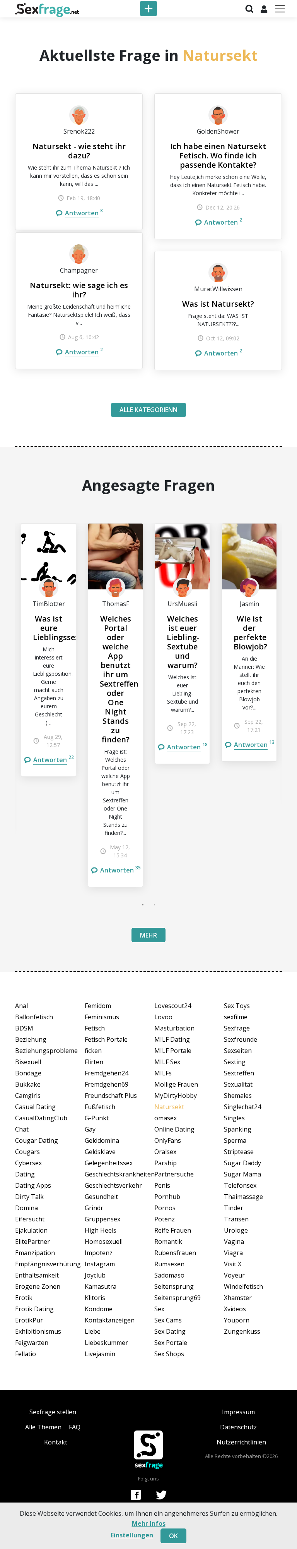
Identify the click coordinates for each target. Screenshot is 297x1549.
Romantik (168, 1241)
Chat (22, 1129)
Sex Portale (170, 1342)
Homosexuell (104, 1241)
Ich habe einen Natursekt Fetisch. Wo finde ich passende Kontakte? (218, 155)
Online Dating (174, 1129)
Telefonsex (240, 1185)
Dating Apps (33, 1185)
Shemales (238, 1095)
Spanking (237, 1129)
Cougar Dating (36, 1140)
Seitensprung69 (177, 1297)
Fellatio (25, 1354)
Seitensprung (174, 1286)
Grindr (94, 1208)
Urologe (236, 1230)
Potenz (164, 1219)
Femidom (98, 1005)
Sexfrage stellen (52, 1412)
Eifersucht (29, 1219)
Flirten (94, 1062)
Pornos (165, 1208)
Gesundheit (101, 1196)
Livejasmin (100, 1354)
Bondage (28, 1073)
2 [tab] (154, 904)
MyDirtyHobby (175, 1095)
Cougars (27, 1151)
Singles (234, 1118)
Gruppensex (102, 1219)
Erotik (23, 1297)
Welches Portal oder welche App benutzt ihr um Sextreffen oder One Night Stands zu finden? (119, 679)
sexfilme (236, 1017)
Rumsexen (169, 1264)
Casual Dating (35, 1107)
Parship (165, 1163)
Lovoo (163, 1017)
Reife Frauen (172, 1230)
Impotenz (99, 1252)
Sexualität (238, 1084)
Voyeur (234, 1275)
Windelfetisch (243, 1286)
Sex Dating (170, 1331)
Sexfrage (237, 1028)
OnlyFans (167, 1140)
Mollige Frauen (176, 1084)
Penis (162, 1185)
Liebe (93, 1331)
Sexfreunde (240, 1039)
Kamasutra (100, 1286)
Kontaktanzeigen (110, 1320)
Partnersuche (174, 1174)
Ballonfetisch (34, 1017)
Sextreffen (239, 1073)
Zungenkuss (242, 1331)
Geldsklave (100, 1151)
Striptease (239, 1151)
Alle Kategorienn (148, 409)
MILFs (163, 1073)
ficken (93, 1050)
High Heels (100, 1230)
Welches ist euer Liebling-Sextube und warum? (183, 641)
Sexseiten (238, 1050)
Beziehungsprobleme (44, 1050)
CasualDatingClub (41, 1118)
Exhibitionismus (38, 1331)
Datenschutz (238, 1427)
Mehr (148, 935)
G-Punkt (97, 1118)
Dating (25, 1174)
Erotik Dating (34, 1309)
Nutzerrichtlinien (241, 1442)
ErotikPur (29, 1320)
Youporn (236, 1320)
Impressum (238, 1412)
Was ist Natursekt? (218, 304)
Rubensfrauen (175, 1252)
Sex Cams (168, 1320)
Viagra (233, 1252)
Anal (21, 1005)
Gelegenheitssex (109, 1163)
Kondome (99, 1309)
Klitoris (95, 1297)
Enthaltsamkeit (37, 1275)
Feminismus (102, 1017)
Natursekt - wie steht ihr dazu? (79, 151)
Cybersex (28, 1163)
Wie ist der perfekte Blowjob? (250, 632)
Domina (26, 1208)
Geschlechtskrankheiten (114, 1174)
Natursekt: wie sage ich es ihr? (79, 290)
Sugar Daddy (242, 1163)
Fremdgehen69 (106, 1084)
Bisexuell (28, 1062)
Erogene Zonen (37, 1286)
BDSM (24, 1028)
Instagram (100, 1264)
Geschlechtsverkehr (113, 1185)
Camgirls (28, 1095)
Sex (159, 1309)
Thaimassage (243, 1196)
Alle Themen (43, 1427)
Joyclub (95, 1275)
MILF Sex (167, 1062)
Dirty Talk (29, 1196)
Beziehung (30, 1039)
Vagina (234, 1241)
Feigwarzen (31, 1342)
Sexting (235, 1062)
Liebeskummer (106, 1342)
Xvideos (235, 1309)
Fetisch (95, 1028)
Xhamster (238, 1297)
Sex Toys (237, 1005)
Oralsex (165, 1151)
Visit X (232, 1264)
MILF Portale (172, 1050)
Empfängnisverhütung (44, 1264)
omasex (165, 1118)
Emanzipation (35, 1252)
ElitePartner (32, 1241)
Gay (90, 1129)
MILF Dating (172, 1039)
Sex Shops (169, 1354)
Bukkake (28, 1084)
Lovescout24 (172, 1005)
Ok (173, 1536)
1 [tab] (143, 904)
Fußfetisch (100, 1107)
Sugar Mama (242, 1174)
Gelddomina (102, 1140)
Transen (236, 1219)
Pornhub (167, 1196)
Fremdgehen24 (106, 1073)
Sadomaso (169, 1275)
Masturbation (174, 1028)
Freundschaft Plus (111, 1095)
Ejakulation (31, 1230)
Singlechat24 (242, 1107)
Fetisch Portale (106, 1039)
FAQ (74, 1427)
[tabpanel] (48, 650)
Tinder (233, 1208)
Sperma (235, 1140)
